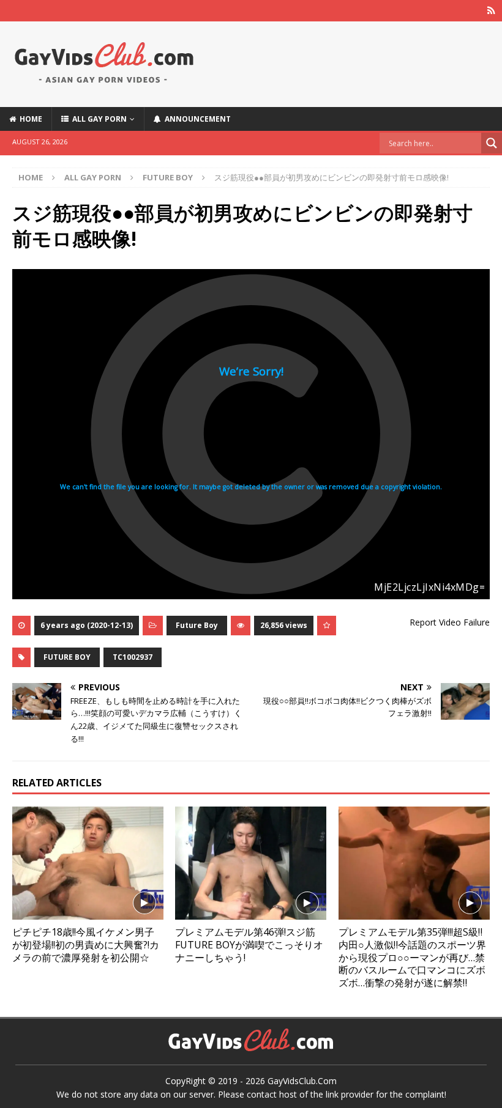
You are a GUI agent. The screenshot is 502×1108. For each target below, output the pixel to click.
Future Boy (197, 625)
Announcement (196, 119)
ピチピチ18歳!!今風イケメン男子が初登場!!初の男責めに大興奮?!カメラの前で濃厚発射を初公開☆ (85, 944)
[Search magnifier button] (491, 143)
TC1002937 (132, 657)
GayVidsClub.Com (302, 1081)
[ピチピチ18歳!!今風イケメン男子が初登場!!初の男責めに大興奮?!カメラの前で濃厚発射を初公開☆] (87, 863)
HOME (29, 119)
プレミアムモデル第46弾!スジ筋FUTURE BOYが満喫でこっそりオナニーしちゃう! (249, 944)
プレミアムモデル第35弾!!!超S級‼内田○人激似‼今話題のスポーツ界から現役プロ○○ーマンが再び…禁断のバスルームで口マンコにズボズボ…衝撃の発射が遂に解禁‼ (412, 957)
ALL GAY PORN (98, 119)
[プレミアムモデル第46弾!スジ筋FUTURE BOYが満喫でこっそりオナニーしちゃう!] (250, 863)
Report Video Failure (450, 622)
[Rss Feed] (491, 10)
